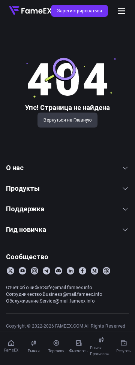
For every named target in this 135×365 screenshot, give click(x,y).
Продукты (23, 188)
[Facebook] (82, 270)
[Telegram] (46, 270)
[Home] (30, 10)
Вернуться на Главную (68, 120)
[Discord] (58, 270)
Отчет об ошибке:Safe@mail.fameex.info (49, 287)
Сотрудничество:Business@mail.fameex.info (54, 294)
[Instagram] (34, 270)
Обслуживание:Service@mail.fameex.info (50, 301)
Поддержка (25, 209)
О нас (15, 167)
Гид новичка (26, 229)
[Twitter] (10, 270)
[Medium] (94, 270)
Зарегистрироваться (79, 10)
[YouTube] (22, 270)
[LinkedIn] (70, 270)
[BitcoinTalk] (106, 270)
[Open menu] (121, 10)
